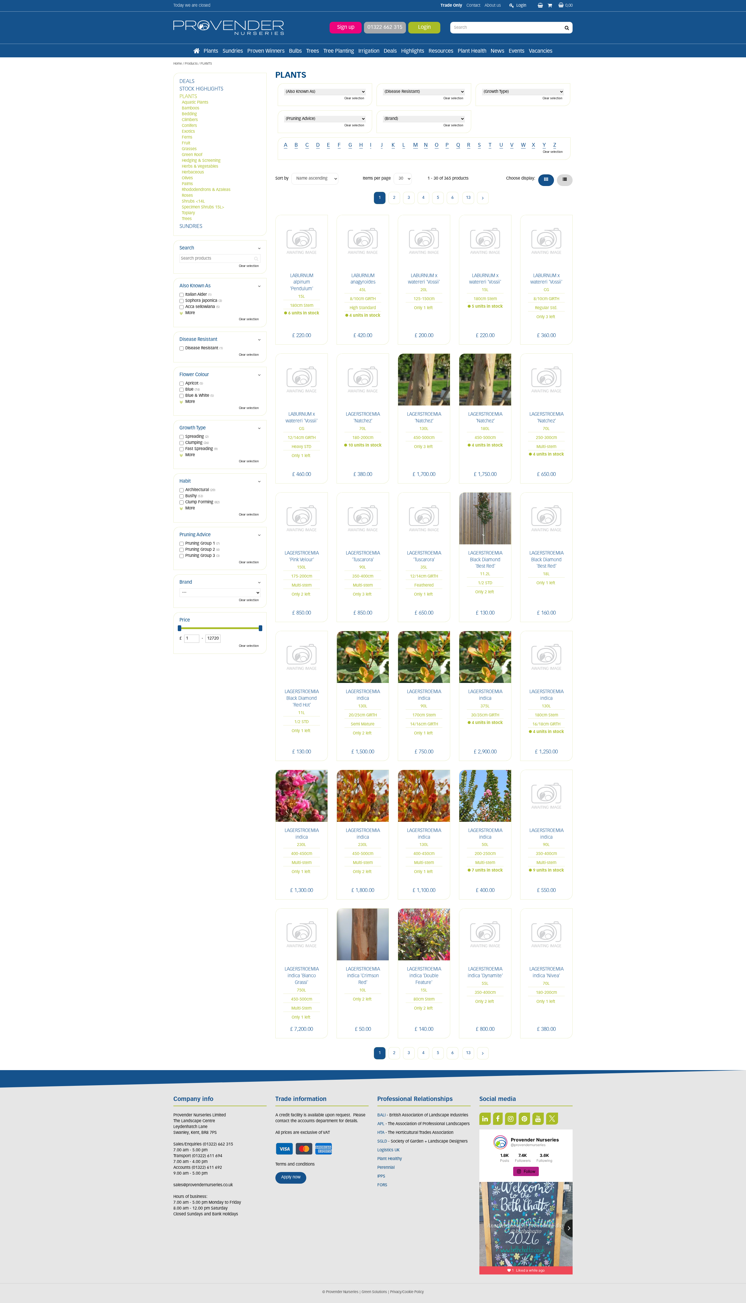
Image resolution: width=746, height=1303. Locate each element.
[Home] (196, 51)
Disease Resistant (198, 339)
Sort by (281, 178)
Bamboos (190, 108)
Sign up (345, 27)
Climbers (190, 120)
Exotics (188, 132)
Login (424, 27)
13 (468, 198)
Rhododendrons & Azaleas (206, 190)
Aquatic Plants (195, 102)
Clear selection (354, 98)
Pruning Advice (195, 535)
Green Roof (192, 155)
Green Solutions (374, 1292)
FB (498, 1119)
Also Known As (195, 286)
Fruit (186, 143)
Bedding (189, 114)
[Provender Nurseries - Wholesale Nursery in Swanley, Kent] (228, 28)
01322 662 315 (384, 27)
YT (538, 1119)
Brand (186, 582)
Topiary (188, 213)
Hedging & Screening (201, 161)
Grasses (189, 149)
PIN (524, 1119)
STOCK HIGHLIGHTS (201, 89)
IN (510, 1119)
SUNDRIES (191, 226)
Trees (187, 219)
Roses (187, 196)
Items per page (377, 178)
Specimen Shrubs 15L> (203, 207)
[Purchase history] (550, 6)
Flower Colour (194, 375)
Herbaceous (193, 172)
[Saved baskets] (541, 6)
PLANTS (188, 97)
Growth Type (193, 428)
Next (483, 198)
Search (187, 248)
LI (485, 1119)
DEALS (187, 81)
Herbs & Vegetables (200, 166)
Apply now (290, 1177)
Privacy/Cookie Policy (407, 1292)
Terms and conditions (295, 1164)
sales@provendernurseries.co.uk (203, 1185)
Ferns (187, 137)
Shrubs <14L (193, 201)
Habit (185, 481)
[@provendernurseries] (500, 1142)
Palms (187, 184)
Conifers (189, 126)
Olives (187, 178)
